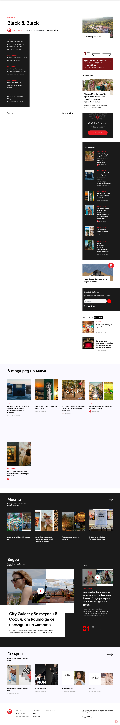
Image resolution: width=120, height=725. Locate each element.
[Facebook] (55, 30)
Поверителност (49, 710)
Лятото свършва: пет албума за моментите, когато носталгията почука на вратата (15, 44)
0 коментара (39, 30)
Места (18, 710)
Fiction (91, 712)
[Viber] (58, 30)
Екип (34, 713)
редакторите (17, 30)
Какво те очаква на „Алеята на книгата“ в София (15, 84)
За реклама (36, 710)
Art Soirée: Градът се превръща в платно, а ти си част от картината (16, 70)
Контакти (36, 716)
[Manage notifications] (116, 721)
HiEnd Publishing (105, 710)
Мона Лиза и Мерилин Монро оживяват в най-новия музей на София (16, 97)
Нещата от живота (22, 716)
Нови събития (11, 17)
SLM (102, 712)
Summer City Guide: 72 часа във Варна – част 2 (17, 58)
